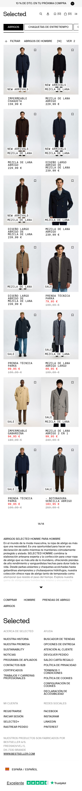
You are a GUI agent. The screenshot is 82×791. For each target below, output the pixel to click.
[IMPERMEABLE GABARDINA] (22, 402)
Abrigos (9, 606)
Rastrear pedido (15, 727)
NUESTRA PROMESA (16, 644)
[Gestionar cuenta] (48, 13)
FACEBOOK (51, 711)
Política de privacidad (60, 665)
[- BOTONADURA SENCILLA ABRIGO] (60, 470)
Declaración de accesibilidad (55, 692)
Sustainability (13, 649)
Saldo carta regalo (58, 660)
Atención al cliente (58, 649)
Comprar (10, 600)
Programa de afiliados (20, 660)
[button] (22, 70)
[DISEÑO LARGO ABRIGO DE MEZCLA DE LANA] (60, 134)
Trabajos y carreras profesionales (19, 677)
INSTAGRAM (51, 716)
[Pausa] (72, 3)
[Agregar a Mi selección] (35, 50)
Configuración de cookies (57, 684)
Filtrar (15, 41)
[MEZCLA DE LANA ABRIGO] (60, 70)
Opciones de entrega (59, 644)
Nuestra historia (16, 639)
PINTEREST (51, 727)
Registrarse (12, 711)
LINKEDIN (50, 721)
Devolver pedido (56, 655)
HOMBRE (29, 600)
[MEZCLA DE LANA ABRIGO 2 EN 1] (60, 402)
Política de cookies (58, 678)
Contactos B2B (14, 665)
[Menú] (76, 14)
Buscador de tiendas (59, 639)
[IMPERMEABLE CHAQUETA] (22, 70)
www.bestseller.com (19, 754)
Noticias (9, 655)
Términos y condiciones (53, 671)
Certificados (13, 670)
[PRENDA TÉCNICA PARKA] (60, 267)
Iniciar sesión (13, 716)
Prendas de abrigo (56, 600)
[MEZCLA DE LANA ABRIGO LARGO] (60, 335)
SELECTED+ (11, 721)
